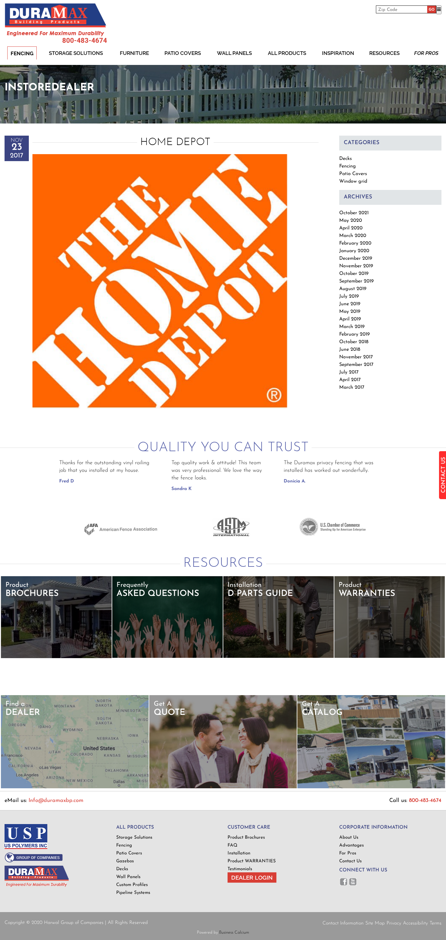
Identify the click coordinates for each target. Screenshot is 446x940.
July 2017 (349, 372)
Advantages (351, 845)
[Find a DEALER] (75, 787)
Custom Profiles (132, 885)
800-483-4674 (84, 40)
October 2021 (354, 213)
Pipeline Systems (133, 893)
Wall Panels (234, 53)
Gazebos (125, 861)
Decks (345, 158)
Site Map (375, 923)
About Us (348, 837)
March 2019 (352, 326)
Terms (435, 923)
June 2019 (349, 304)
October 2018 (353, 342)
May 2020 (350, 220)
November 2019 (356, 266)
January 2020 (354, 251)
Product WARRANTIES (252, 861)
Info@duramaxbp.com (56, 800)
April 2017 (350, 379)
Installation (239, 853)
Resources (384, 53)
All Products (287, 53)
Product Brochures (246, 837)
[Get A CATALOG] (371, 787)
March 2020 (352, 235)
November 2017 (356, 357)
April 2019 (350, 319)
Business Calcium (234, 932)
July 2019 (349, 296)
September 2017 (356, 364)
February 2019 (354, 334)
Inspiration (338, 53)
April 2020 (351, 228)
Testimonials (240, 869)
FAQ (232, 845)
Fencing (22, 53)
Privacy (394, 923)
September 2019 (356, 281)
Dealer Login (252, 877)
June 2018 (349, 349)
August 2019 (353, 288)
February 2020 (355, 243)
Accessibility (415, 923)
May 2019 (349, 311)
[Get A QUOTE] (223, 787)
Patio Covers (182, 53)
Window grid (353, 181)
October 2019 (354, 273)
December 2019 (355, 258)
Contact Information (343, 923)
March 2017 (351, 387)
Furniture (134, 53)
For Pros (426, 53)
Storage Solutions (76, 53)
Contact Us (350, 861)
